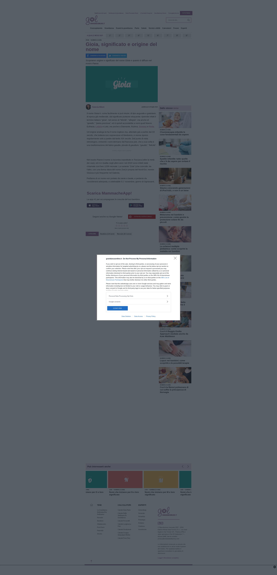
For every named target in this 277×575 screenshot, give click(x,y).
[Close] (176, 259)
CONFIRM (117, 308)
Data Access (138, 316)
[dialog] (138, 287)
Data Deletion (126, 316)
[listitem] (138, 296)
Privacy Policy (150, 316)
